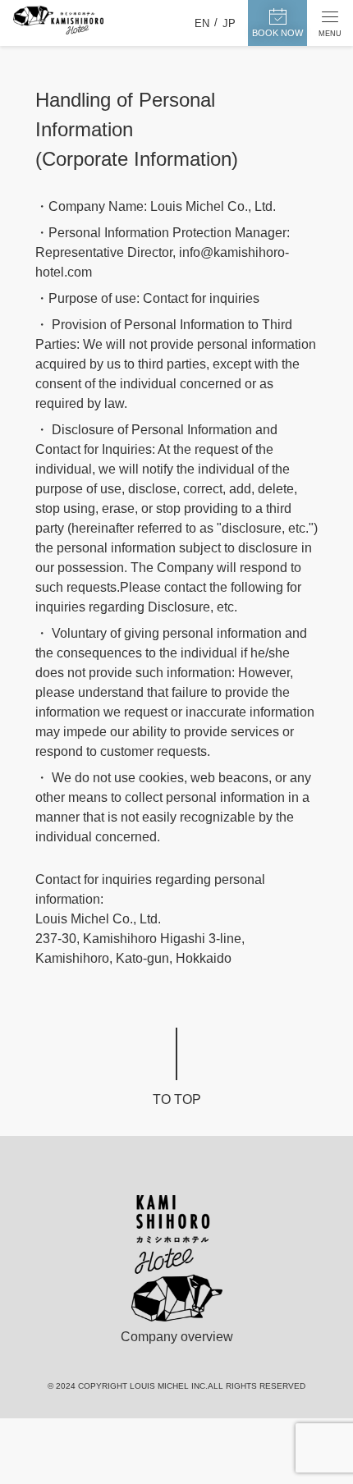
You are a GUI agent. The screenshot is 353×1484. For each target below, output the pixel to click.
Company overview (177, 1337)
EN (202, 23)
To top (177, 1099)
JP (229, 23)
